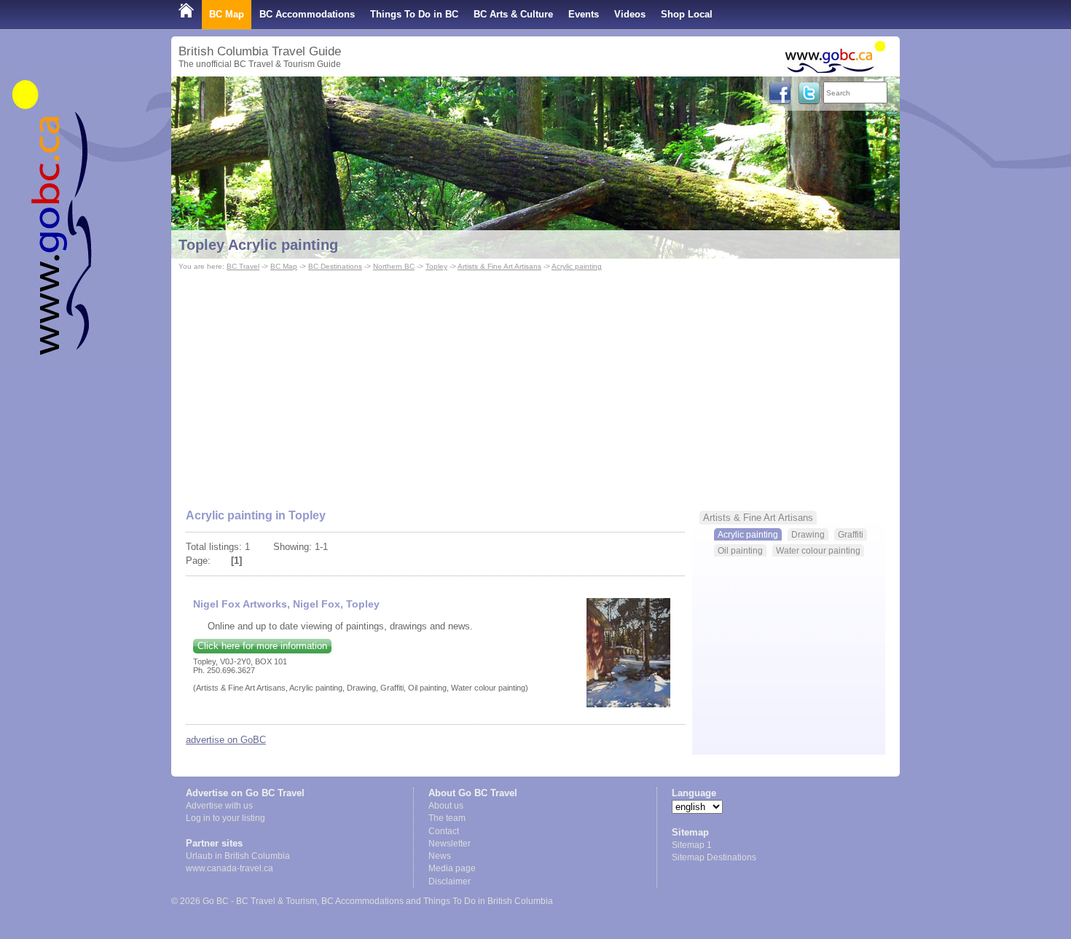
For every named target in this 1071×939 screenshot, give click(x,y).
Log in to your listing (225, 818)
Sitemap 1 (692, 845)
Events (583, 14)
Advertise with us (219, 805)
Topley (436, 266)
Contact (443, 831)
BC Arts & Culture (513, 14)
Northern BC (394, 266)
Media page (452, 868)
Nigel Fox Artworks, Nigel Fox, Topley (286, 604)
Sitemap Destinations (714, 857)
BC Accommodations (307, 14)
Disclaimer (449, 881)
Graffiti (850, 534)
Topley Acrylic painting (258, 245)
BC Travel (243, 266)
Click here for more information (262, 645)
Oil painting (740, 550)
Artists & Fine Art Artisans (499, 266)
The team (447, 818)
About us (445, 805)
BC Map (226, 14)
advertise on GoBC (226, 739)
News (439, 856)
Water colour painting (818, 550)
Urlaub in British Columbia (238, 856)
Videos (630, 14)
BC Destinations (335, 266)
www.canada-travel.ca (229, 868)
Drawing (808, 534)
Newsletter (449, 843)
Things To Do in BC (414, 14)
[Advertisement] (535, 383)
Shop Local (687, 14)
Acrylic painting (577, 266)
